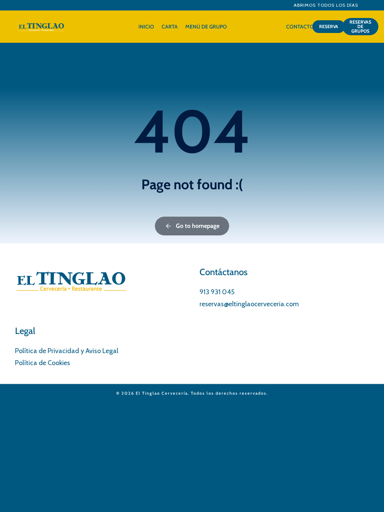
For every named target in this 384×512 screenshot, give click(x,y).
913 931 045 (217, 292)
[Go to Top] (368, 497)
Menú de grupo (206, 26)
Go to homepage (197, 225)
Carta (170, 26)
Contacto (300, 26)
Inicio (146, 26)
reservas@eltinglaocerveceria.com (249, 304)
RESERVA (328, 26)
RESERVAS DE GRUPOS (360, 26)
